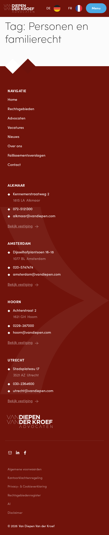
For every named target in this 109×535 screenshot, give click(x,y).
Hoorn (14, 301)
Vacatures (16, 127)
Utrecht (16, 359)
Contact (14, 164)
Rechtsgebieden (21, 108)
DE (48, 8)
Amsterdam (19, 243)
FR (70, 8)
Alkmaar (16, 185)
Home (12, 99)
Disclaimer (15, 512)
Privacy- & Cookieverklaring (27, 486)
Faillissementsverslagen (26, 155)
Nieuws (13, 136)
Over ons (15, 145)
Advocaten (16, 118)
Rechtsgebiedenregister (24, 495)
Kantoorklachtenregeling (25, 478)
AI (9, 504)
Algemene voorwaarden (25, 469)
